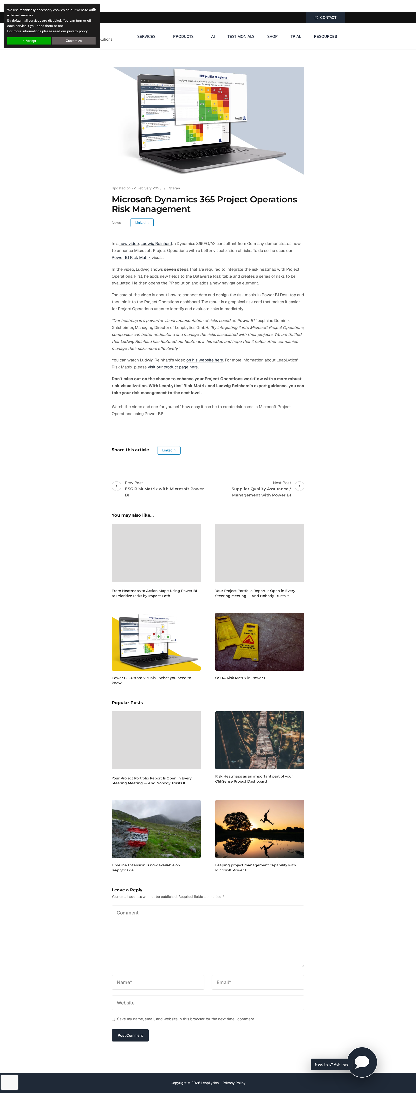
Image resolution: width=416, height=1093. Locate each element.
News (116, 223)
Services (146, 36)
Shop (272, 36)
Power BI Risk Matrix (131, 257)
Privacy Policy (234, 1083)
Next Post (261, 488)
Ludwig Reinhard (156, 243)
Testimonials (241, 36)
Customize (74, 41)
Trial (296, 36)
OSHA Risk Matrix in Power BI (241, 678)
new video (129, 243)
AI (213, 36)
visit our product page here (173, 367)
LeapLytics (210, 1083)
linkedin (142, 222)
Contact (327, 17)
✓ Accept (29, 41)
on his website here (204, 360)
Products (183, 36)
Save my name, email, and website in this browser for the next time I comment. (186, 1019)
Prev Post (164, 488)
